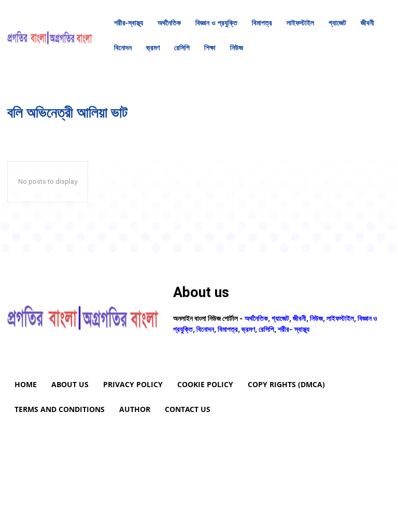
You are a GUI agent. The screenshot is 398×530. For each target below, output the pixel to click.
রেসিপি (266, 329)
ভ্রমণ (248, 329)
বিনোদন (205, 329)
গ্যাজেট (280, 318)
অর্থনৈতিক (256, 318)
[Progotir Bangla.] (49, 35)
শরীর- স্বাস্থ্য (293, 329)
